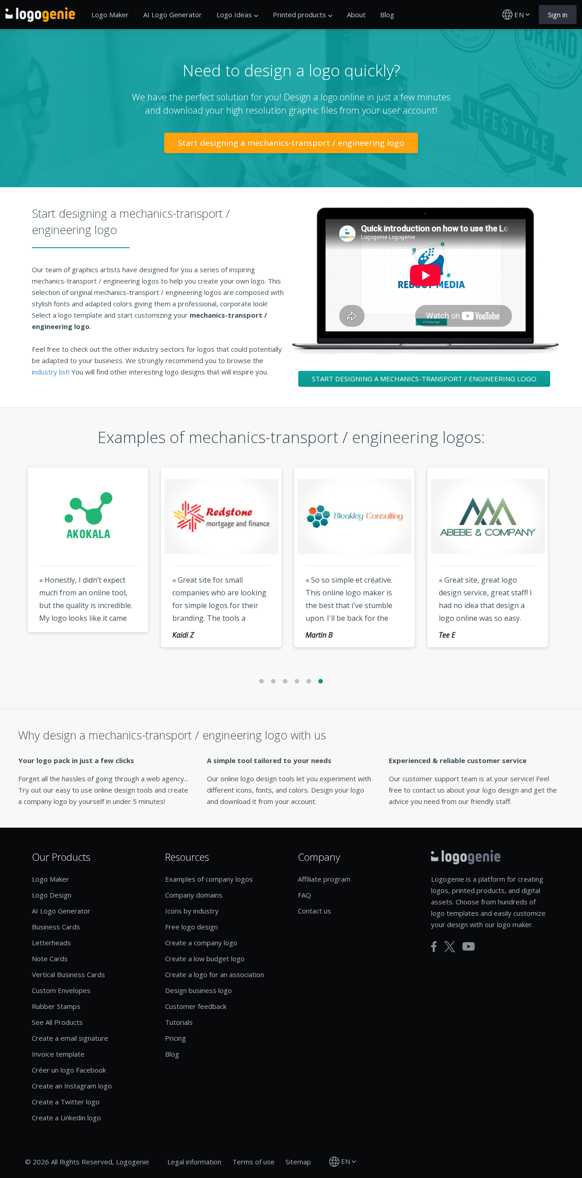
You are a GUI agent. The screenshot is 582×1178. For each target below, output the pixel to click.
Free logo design (191, 926)
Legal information (194, 1161)
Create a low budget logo (205, 958)
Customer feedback (195, 1006)
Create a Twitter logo (66, 1101)
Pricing (175, 1038)
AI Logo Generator (172, 14)
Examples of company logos (209, 879)
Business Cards (56, 926)
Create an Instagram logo (72, 1085)
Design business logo (198, 990)
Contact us (314, 910)
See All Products (57, 1022)
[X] (449, 946)
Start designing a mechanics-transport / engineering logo (291, 142)
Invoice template (58, 1053)
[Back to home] (40, 14)
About (356, 14)
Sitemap (298, 1161)
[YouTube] (468, 946)
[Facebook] (434, 946)
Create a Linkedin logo (66, 1117)
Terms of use (253, 1161)
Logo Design (51, 894)
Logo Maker (110, 14)
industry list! (51, 371)
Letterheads (51, 942)
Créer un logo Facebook (69, 1069)
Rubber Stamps (56, 1006)
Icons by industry (192, 910)
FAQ (304, 894)
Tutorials (179, 1022)
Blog (387, 14)
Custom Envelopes (61, 990)
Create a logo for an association (214, 974)
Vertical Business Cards (68, 974)
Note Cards (50, 958)
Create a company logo (201, 942)
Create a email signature (70, 1038)
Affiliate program (324, 879)
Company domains (193, 894)
